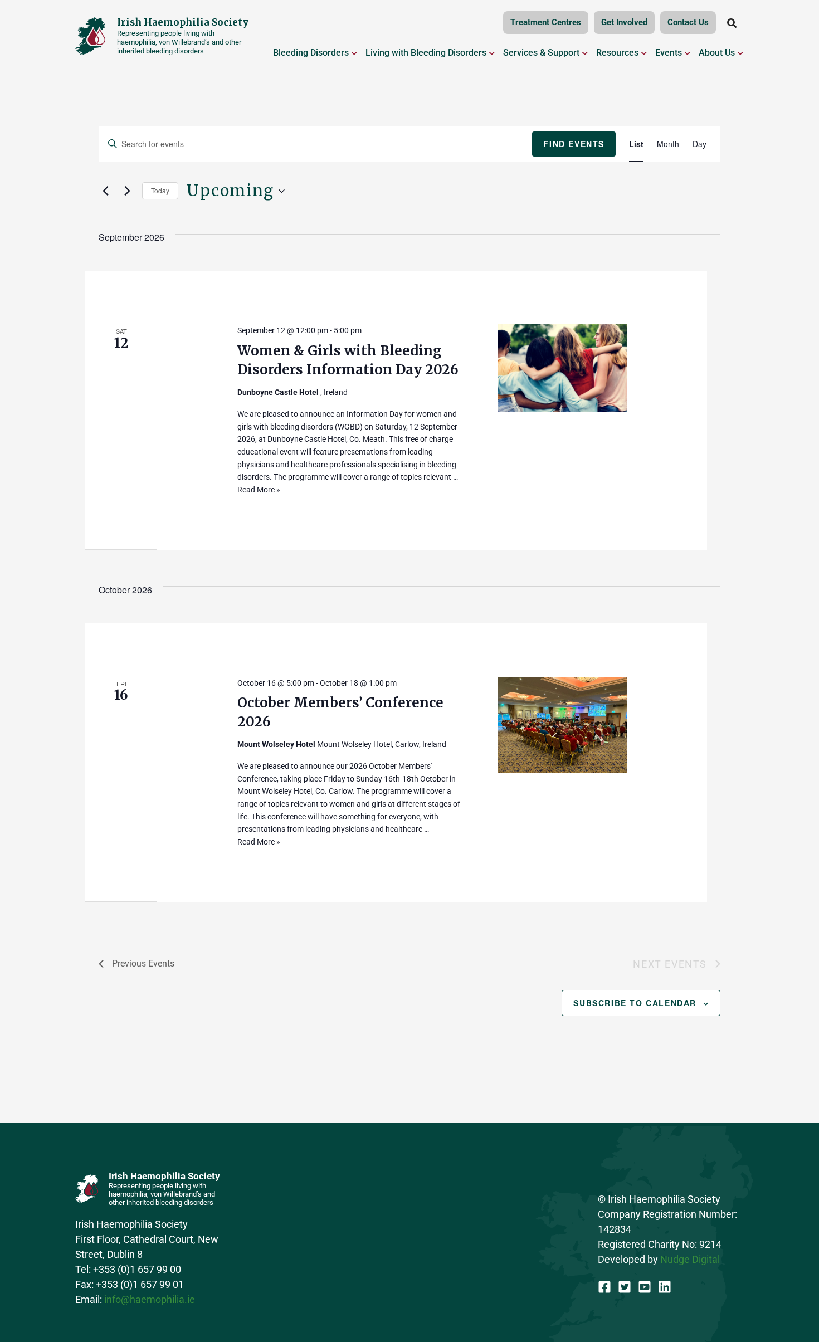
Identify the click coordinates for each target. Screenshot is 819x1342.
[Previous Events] (105, 191)
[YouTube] (644, 1287)
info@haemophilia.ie (149, 1299)
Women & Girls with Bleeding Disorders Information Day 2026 (348, 360)
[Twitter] (624, 1287)
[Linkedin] (664, 1287)
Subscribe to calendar (634, 1002)
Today (160, 190)
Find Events (573, 143)
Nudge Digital (690, 1259)
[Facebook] (604, 1287)
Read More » (258, 489)
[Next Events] (127, 191)
